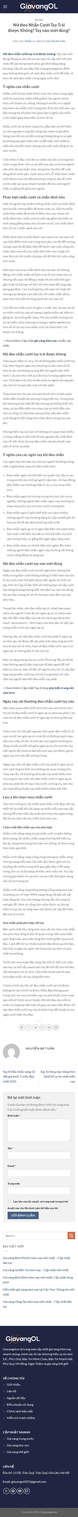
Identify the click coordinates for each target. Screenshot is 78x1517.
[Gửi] (71, 1235)
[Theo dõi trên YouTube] (20, 1491)
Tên (10, 1148)
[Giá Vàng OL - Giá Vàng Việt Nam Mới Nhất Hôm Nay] (39, 6)
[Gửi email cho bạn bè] (42, 1027)
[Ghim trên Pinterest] (49, 1027)
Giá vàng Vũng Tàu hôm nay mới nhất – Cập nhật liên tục (37, 1304)
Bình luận (14, 1115)
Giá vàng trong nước (20, 1438)
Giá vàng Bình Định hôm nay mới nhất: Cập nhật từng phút (38, 1280)
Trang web (14, 1183)
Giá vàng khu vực (18, 1445)
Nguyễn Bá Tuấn (55, 41)
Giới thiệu (13, 1384)
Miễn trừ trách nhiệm (21, 1418)
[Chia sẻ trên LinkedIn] (56, 1027)
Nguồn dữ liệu (16, 1398)
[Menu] (5, 6)
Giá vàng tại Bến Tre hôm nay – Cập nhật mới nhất (36, 1270)
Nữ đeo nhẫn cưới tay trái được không (29, 54)
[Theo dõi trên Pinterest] (13, 1491)
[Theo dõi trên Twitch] (27, 1491)
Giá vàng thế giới (18, 1452)
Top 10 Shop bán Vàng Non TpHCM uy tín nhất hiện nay (57, 1076)
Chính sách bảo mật (20, 1411)
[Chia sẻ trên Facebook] (29, 1027)
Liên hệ (11, 1391)
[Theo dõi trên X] (6, 1491)
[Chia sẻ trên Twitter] (35, 1027)
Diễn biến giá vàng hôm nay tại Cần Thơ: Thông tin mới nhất (39, 1292)
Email (12, 1165)
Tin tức (39, 20)
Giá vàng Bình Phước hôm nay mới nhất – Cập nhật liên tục (36, 1260)
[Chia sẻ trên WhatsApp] (22, 1027)
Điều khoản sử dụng (20, 1404)
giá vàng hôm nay (45, 340)
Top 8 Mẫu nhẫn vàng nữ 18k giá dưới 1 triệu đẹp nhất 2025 (19, 1076)
